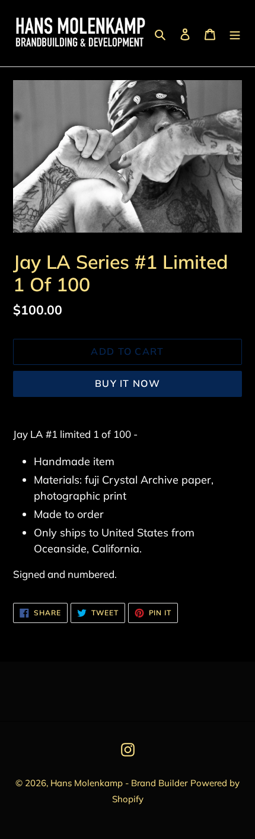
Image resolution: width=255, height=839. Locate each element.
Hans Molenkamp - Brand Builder (118, 783)
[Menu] (234, 33)
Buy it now (127, 383)
